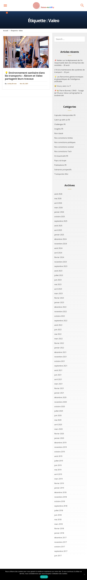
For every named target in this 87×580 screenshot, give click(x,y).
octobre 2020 (59, 406)
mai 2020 (57, 420)
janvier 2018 (59, 533)
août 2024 (58, 248)
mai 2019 (57, 470)
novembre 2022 (60, 311)
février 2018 (59, 528)
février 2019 (59, 483)
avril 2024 (58, 253)
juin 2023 (58, 280)
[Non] (84, 574)
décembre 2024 (60, 239)
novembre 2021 (60, 357)
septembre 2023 (60, 266)
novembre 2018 (60, 497)
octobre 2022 (59, 316)
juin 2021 (58, 375)
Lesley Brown (12, 84)
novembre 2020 (60, 402)
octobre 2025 (59, 216)
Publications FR (60, 165)
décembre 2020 (60, 397)
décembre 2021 (60, 352)
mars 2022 (58, 338)
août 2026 (58, 194)
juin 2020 (58, 415)
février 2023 (59, 298)
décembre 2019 (60, 442)
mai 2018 (57, 519)
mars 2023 (58, 293)
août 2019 (58, 456)
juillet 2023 (58, 275)
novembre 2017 (60, 542)
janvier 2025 (59, 235)
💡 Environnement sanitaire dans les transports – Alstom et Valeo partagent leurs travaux (25, 75)
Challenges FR (59, 124)
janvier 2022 (59, 348)
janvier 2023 (59, 302)
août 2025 (58, 225)
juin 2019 (58, 465)
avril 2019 (58, 474)
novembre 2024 (60, 244)
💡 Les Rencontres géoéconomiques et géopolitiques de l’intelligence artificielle (68, 79)
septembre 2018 (60, 506)
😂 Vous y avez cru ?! (62, 86)
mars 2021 (58, 384)
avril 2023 (58, 289)
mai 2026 (57, 198)
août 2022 (58, 325)
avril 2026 (58, 203)
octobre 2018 (59, 501)
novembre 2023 (60, 262)
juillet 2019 (58, 461)
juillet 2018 (58, 510)
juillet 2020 (58, 411)
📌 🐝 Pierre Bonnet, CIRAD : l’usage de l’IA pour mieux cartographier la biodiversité (69, 93)
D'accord (44, 577)
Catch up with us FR (62, 120)
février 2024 (59, 257)
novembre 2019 (60, 447)
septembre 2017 (60, 551)
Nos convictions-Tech (63, 151)
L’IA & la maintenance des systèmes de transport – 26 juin (69, 71)
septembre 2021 (60, 366)
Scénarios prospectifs (63, 169)
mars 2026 (58, 207)
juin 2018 (58, 515)
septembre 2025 (60, 221)
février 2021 (59, 388)
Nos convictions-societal (64, 147)
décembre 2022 (60, 307)
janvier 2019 (59, 488)
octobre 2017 (59, 546)
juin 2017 (58, 555)
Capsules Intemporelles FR (64, 115)
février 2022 (59, 343)
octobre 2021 (59, 361)
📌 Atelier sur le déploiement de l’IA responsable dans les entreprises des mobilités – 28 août (69, 62)
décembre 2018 (60, 492)
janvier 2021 (59, 393)
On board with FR (61, 156)
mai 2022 (57, 334)
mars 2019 (58, 479)
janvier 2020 (59, 438)
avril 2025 (58, 230)
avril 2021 (58, 379)
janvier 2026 (59, 212)
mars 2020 (58, 429)
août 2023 (58, 271)
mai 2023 (57, 284)
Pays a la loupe (60, 160)
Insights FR (58, 129)
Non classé (58, 133)
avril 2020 (58, 424)
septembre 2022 (60, 320)
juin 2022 (58, 329)
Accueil (5, 31)
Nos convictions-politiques (64, 142)
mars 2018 (58, 524)
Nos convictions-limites (63, 138)
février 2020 (59, 433)
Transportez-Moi (61, 174)
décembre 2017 (60, 537)
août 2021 (58, 370)
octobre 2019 (59, 452)
